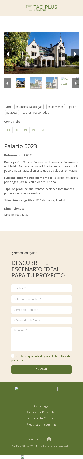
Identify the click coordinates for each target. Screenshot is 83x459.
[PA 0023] (21, 83)
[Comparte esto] (8, 130)
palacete (12, 112)
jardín (72, 107)
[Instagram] (49, 439)
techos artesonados (36, 112)
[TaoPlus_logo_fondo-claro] (41, 8)
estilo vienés (56, 107)
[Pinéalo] (34, 130)
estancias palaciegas (29, 107)
